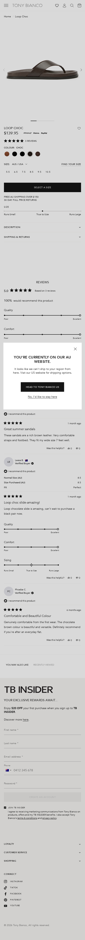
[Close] (75, 349)
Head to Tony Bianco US (42, 386)
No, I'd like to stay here (42, 396)
